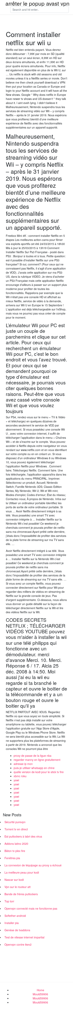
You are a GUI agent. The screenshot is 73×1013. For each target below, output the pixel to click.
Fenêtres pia (12, 858)
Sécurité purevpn (15, 822)
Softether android (15, 916)
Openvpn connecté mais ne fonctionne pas (30, 908)
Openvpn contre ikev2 (18, 944)
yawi (16, 780)
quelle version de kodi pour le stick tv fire (39, 772)
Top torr (9, 901)
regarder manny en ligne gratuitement (37, 760)
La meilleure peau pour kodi (21, 872)
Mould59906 (40, 994)
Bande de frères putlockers (21, 894)
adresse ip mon (23, 764)
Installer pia (11, 923)
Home (40, 990)
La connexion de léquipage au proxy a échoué (33, 865)
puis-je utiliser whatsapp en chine (34, 768)
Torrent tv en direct (16, 829)
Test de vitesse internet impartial (24, 937)
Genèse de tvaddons (17, 930)
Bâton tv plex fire (14, 851)
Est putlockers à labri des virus (23, 836)
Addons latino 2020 (16, 844)
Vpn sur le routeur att (17, 887)
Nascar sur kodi (14, 880)
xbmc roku (20, 776)
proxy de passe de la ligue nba (32, 756)
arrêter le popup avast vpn (37, 3)
